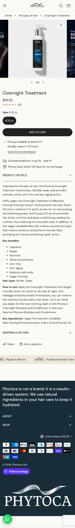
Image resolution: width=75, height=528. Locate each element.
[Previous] (31, 82)
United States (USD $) (57, 436)
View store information (22, 151)
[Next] (43, 82)
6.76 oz (9, 120)
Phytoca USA (20, 464)
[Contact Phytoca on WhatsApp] (7, 519)
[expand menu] (5, 5)
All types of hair (28, 15)
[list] (37, 53)
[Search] (61, 5)
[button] (68, 5)
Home (8, 15)
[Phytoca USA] (37, 5)
